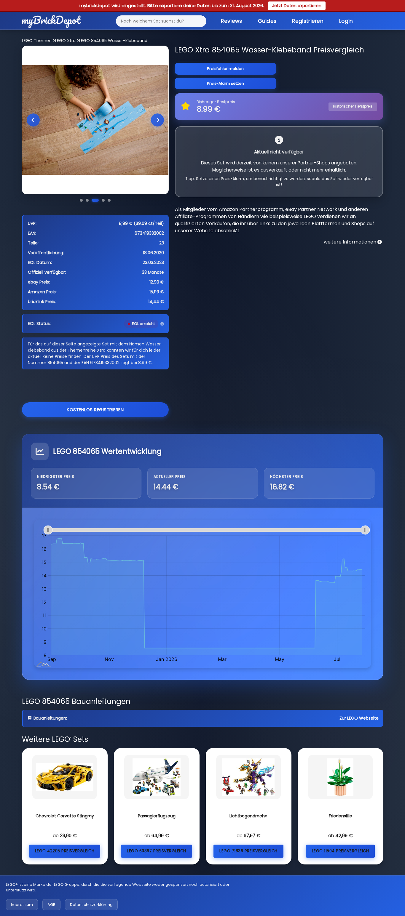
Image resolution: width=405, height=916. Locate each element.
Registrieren (307, 21)
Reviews (231, 21)
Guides (267, 21)
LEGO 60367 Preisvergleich (156, 851)
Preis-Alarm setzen (225, 83)
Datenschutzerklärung (91, 904)
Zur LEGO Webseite (359, 718)
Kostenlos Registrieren (95, 409)
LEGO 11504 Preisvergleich (340, 851)
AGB (51, 904)
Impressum (22, 904)
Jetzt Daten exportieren (296, 6)
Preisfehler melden (225, 68)
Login (346, 21)
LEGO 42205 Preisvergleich (65, 851)
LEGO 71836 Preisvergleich (248, 851)
